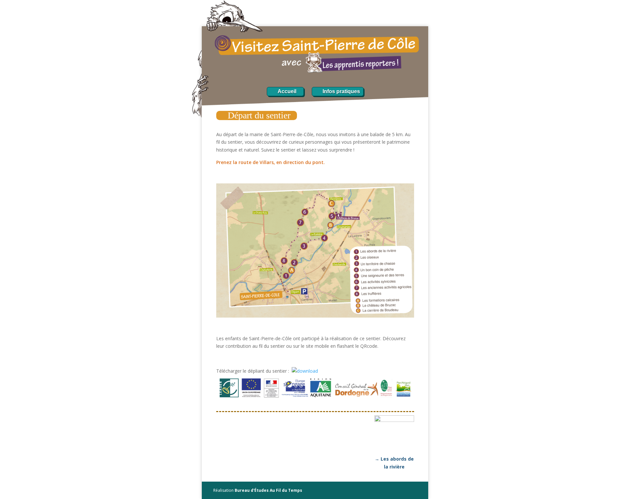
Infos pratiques (341, 91)
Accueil (287, 91)
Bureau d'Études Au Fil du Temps (268, 490)
